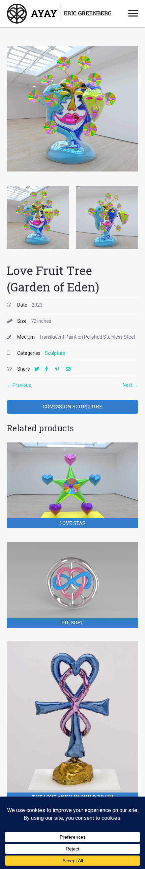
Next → (130, 385)
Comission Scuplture (72, 406)
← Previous (19, 385)
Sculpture (55, 353)
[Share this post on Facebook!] (49, 369)
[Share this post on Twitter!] (39, 369)
